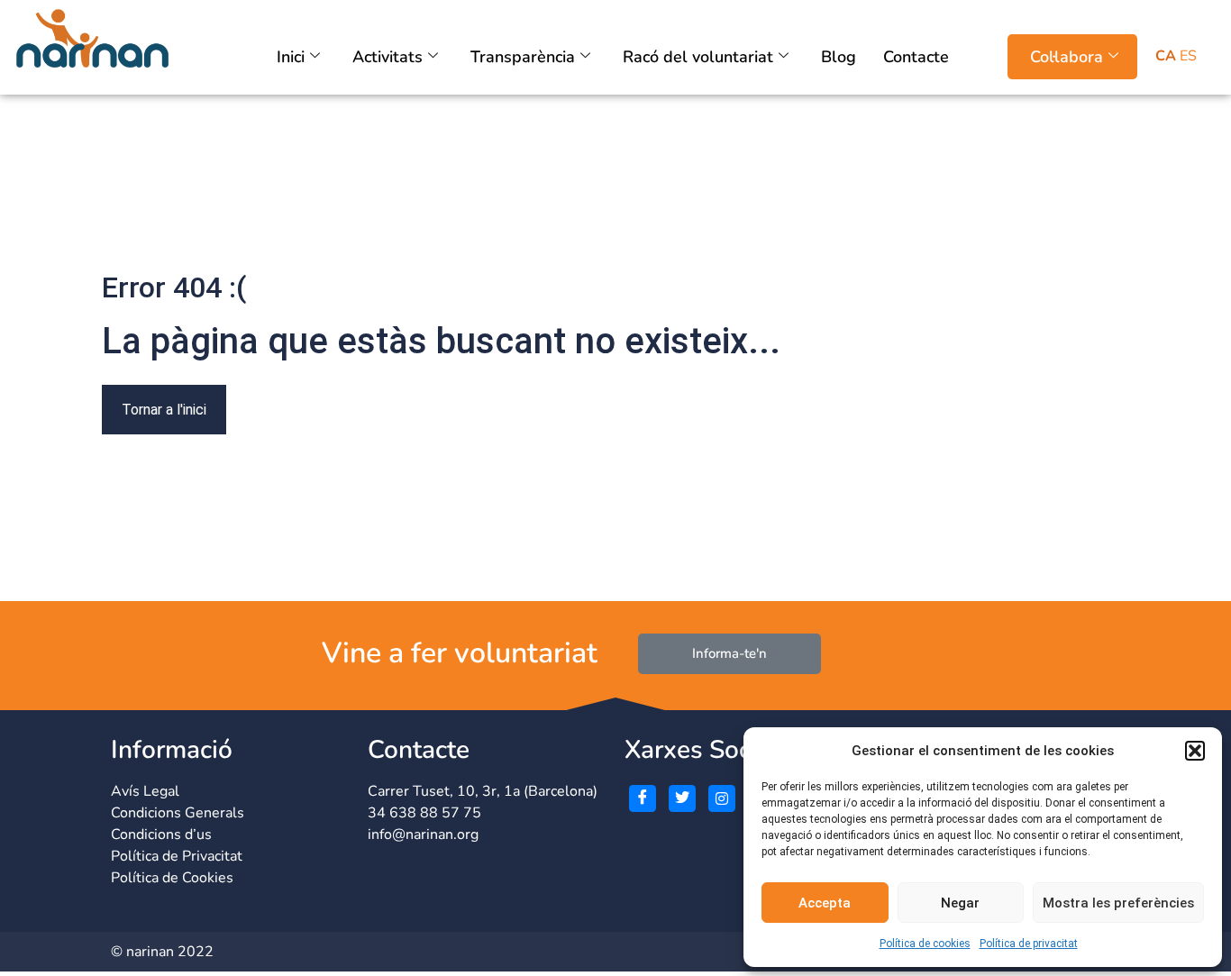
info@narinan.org (423, 834)
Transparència (522, 57)
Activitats (387, 57)
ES (1188, 56)
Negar (960, 903)
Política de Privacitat (176, 856)
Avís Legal (145, 791)
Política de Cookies (172, 878)
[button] (1195, 751)
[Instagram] (721, 798)
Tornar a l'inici (164, 409)
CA (1165, 56)
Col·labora (1066, 57)
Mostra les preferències (1118, 903)
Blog (838, 57)
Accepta (824, 903)
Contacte (916, 57)
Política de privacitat (1029, 943)
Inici (291, 57)
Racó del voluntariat (698, 57)
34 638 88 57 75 (424, 813)
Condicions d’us (161, 834)
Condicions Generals (177, 813)
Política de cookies (925, 943)
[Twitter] (682, 798)
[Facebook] (642, 798)
